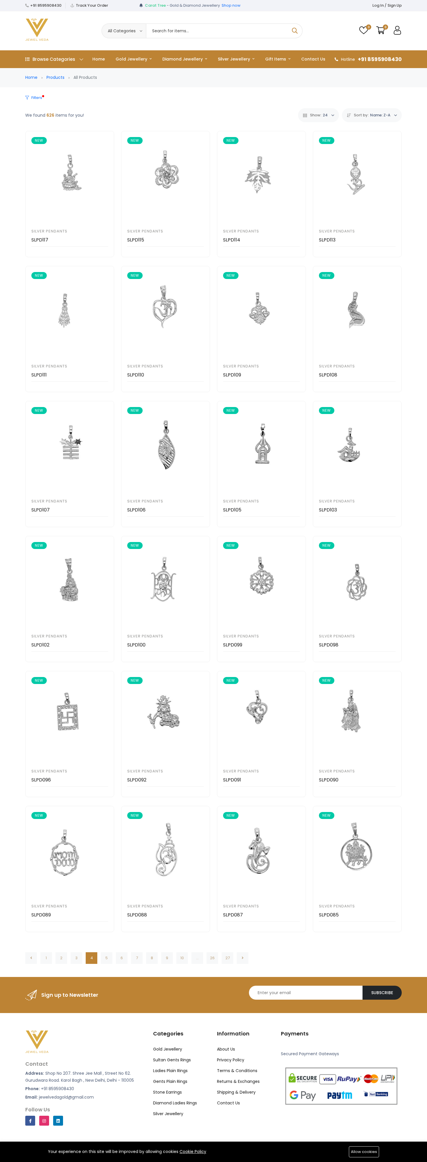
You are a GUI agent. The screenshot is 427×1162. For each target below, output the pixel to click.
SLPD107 (40, 510)
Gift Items (276, 59)
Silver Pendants (49, 231)
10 (182, 958)
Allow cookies (364, 1151)
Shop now (231, 5)
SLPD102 (40, 645)
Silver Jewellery (234, 59)
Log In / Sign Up (387, 5)
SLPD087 (233, 915)
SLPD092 (136, 780)
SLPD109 (232, 375)
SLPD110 (135, 375)
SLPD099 (232, 645)
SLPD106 (136, 510)
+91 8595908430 (46, 5)
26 (212, 958)
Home (98, 59)
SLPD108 (328, 375)
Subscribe (382, 993)
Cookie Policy (193, 1151)
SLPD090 (328, 780)
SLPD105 (232, 510)
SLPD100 (136, 645)
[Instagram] (44, 1121)
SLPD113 (327, 240)
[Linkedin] (58, 1121)
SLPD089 (41, 915)
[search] (295, 30)
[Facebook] (30, 1121)
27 (227, 958)
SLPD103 (328, 510)
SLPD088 (137, 915)
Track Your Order (92, 5)
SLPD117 (39, 240)
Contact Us (313, 59)
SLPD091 (232, 780)
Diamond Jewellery (183, 59)
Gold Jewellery (132, 59)
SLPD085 (329, 915)
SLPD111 (39, 375)
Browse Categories (54, 59)
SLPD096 (41, 780)
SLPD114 (231, 240)
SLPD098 (328, 645)
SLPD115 (135, 240)
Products (55, 77)
